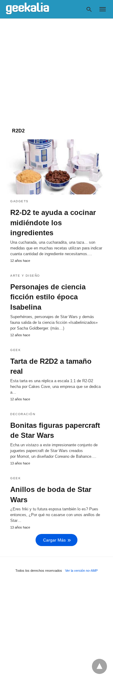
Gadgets (19, 201)
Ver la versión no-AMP (81, 570)
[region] (56, 70)
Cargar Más (54, 540)
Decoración (22, 414)
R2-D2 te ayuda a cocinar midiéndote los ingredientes (53, 222)
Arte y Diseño (25, 275)
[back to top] (99, 666)
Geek (15, 350)
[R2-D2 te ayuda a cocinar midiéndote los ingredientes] (56, 166)
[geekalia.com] (27, 8)
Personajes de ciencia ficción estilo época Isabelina (48, 297)
